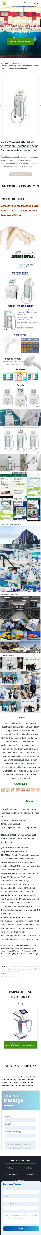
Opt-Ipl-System (14, 954)
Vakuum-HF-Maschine (22, 951)
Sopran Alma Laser (7, 945)
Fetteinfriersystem (12, 948)
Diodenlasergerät (7, 951)
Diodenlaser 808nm (27, 954)
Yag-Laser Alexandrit (23, 945)
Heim (6, 63)
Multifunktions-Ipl (27, 948)
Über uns (20, 1181)
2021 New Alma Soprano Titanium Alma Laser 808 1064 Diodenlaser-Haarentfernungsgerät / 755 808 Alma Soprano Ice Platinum (20, 969)
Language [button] (36, 3)
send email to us (22, 174)
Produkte (15, 63)
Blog (31, 1174)
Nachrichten (12, 1174)
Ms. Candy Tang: (12, 1076)
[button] (25, 3)
